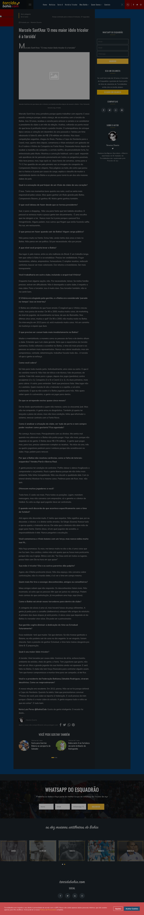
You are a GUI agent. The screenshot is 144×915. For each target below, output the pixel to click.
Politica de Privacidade (48, 910)
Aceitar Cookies (132, 909)
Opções (118, 909)
